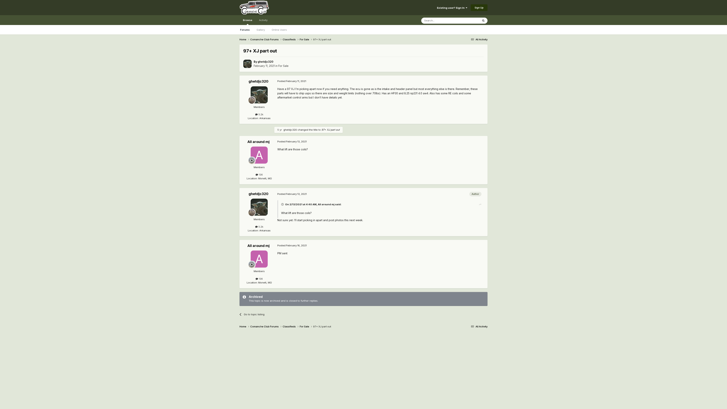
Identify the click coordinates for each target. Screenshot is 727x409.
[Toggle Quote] (283, 204)
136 (260, 174)
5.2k (260, 114)
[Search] (483, 21)
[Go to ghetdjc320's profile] (247, 64)
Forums (245, 29)
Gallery (261, 29)
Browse (247, 20)
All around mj (258, 142)
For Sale (283, 65)
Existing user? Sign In (451, 7)
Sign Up (479, 7)
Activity (263, 20)
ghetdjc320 (265, 61)
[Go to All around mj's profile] (259, 155)
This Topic (468, 20)
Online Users (279, 29)
